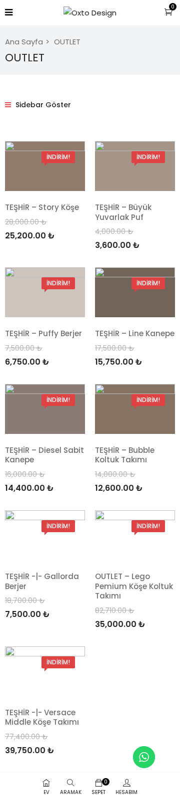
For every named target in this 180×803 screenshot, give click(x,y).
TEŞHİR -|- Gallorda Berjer (42, 581)
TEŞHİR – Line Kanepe (134, 333)
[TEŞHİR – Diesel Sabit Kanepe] (45, 409)
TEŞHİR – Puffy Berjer (43, 333)
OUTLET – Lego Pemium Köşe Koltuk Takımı (134, 586)
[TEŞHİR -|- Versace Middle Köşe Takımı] (45, 671)
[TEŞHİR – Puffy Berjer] (45, 292)
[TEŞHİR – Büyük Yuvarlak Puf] (135, 166)
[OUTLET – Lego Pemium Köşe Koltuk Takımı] (135, 535)
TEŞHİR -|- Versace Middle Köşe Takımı (42, 717)
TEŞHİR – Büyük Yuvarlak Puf (123, 212)
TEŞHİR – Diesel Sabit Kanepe (44, 455)
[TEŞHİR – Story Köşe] (45, 166)
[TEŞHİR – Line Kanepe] (135, 292)
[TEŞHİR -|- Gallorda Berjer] (45, 535)
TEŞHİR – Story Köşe (42, 207)
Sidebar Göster (42, 105)
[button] (168, 11)
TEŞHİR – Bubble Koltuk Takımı (124, 455)
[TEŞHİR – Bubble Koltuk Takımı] (135, 409)
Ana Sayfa (24, 41)
